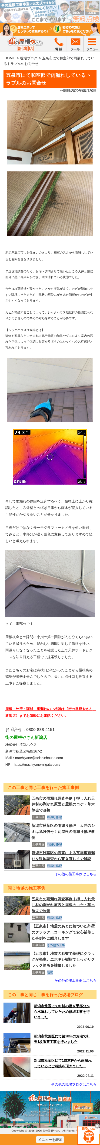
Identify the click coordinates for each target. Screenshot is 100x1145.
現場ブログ (28, 58)
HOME (9, 58)
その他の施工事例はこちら (76, 874)
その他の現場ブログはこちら (74, 1084)
